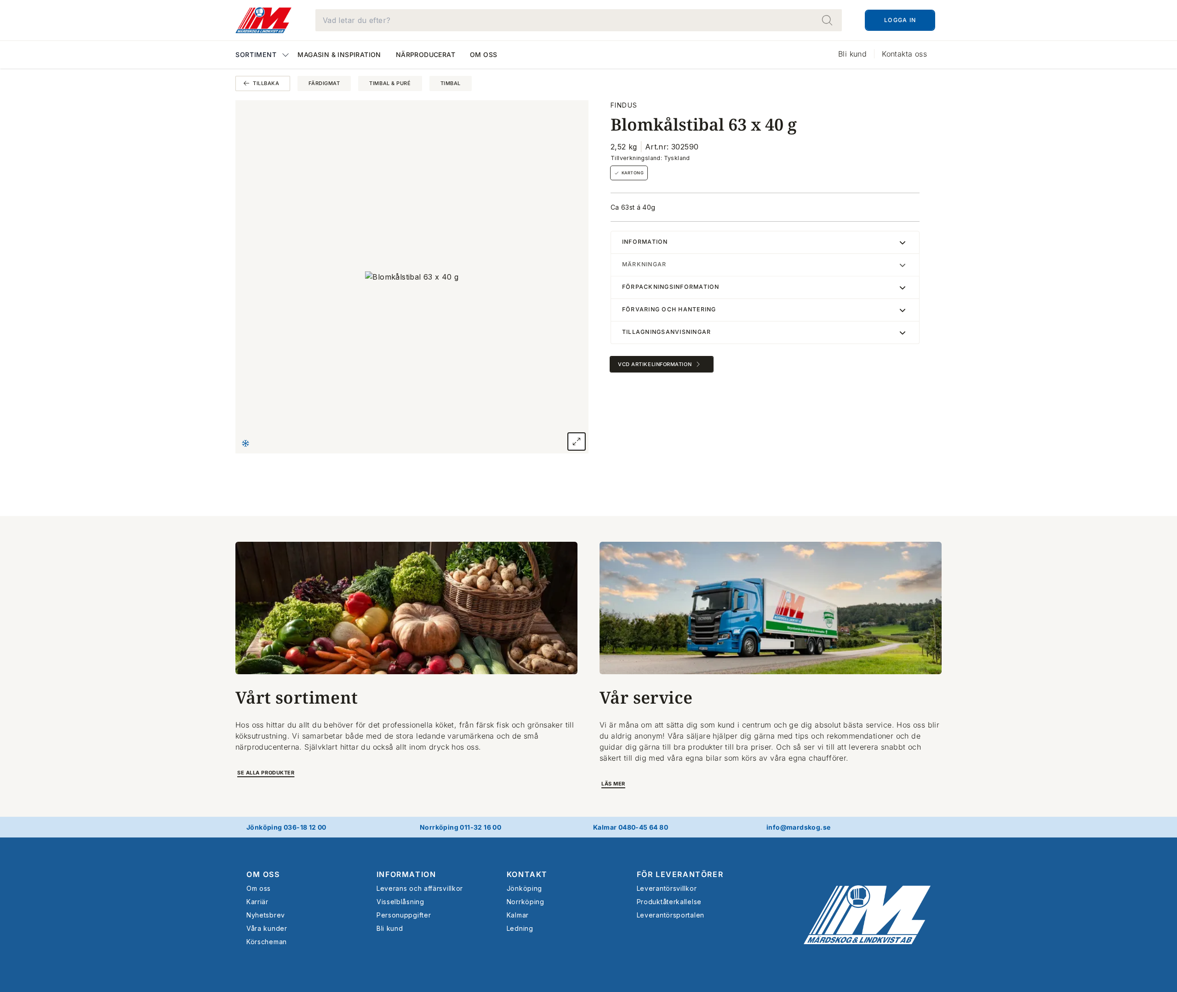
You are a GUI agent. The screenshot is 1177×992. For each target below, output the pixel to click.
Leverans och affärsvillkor (420, 888)
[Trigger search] (827, 20)
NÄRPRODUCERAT (425, 54)
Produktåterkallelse (669, 902)
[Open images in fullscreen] (576, 441)
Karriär (257, 902)
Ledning (520, 928)
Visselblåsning (400, 902)
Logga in (900, 20)
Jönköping (524, 888)
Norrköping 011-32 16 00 (460, 827)
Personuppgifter (404, 915)
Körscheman (266, 942)
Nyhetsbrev (265, 915)
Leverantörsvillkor (667, 888)
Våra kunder (266, 928)
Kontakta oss (904, 53)
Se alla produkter (265, 772)
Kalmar (518, 915)
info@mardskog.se (798, 827)
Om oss (483, 54)
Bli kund (852, 53)
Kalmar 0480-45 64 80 (630, 827)
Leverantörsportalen (670, 915)
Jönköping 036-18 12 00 (286, 827)
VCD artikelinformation (654, 364)
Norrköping (525, 902)
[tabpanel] (411, 276)
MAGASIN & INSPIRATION (339, 54)
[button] (262, 55)
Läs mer (613, 783)
